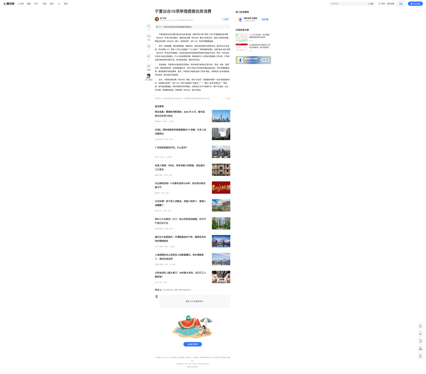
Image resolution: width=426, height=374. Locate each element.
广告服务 (195, 357)
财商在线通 (159, 228)
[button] (265, 19)
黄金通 (157, 193)
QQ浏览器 (216, 357)
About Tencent (166, 357)
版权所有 (195, 367)
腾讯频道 (223, 357)
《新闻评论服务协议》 (184, 290)
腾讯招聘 (202, 357)
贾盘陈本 (158, 121)
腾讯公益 (209, 357)
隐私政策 (181, 357)
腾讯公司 (189, 367)
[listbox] (192, 194)
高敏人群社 (159, 175)
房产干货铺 (159, 246)
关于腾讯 (158, 357)
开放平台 (188, 357)
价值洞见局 (159, 139)
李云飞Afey (159, 282)
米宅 (156, 157)
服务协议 (175, 357)
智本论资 (158, 211)
